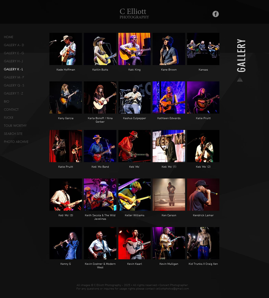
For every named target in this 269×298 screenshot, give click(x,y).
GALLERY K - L (13, 69)
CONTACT (11, 110)
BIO (6, 101)
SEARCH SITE (13, 134)
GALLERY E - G (14, 53)
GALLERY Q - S (14, 85)
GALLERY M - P (14, 77)
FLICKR (8, 118)
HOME (8, 37)
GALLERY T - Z (13, 93)
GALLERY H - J (13, 61)
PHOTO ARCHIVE (16, 142)
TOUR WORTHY (15, 126)
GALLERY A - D (14, 45)
